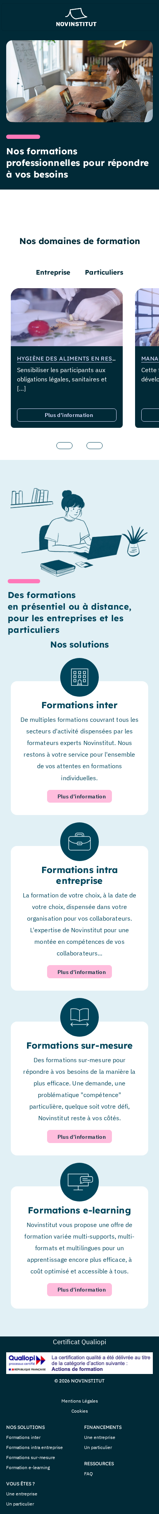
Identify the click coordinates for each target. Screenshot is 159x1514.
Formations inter (23, 1437)
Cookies (79, 1411)
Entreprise (53, 272)
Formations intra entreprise (34, 1447)
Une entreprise (21, 1494)
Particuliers (104, 272)
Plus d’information (69, 415)
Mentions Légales (79, 1401)
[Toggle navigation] (15, 17)
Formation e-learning (28, 1467)
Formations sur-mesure (30, 1457)
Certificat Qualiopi (79, 1342)
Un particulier (20, 1504)
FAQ (88, 1473)
